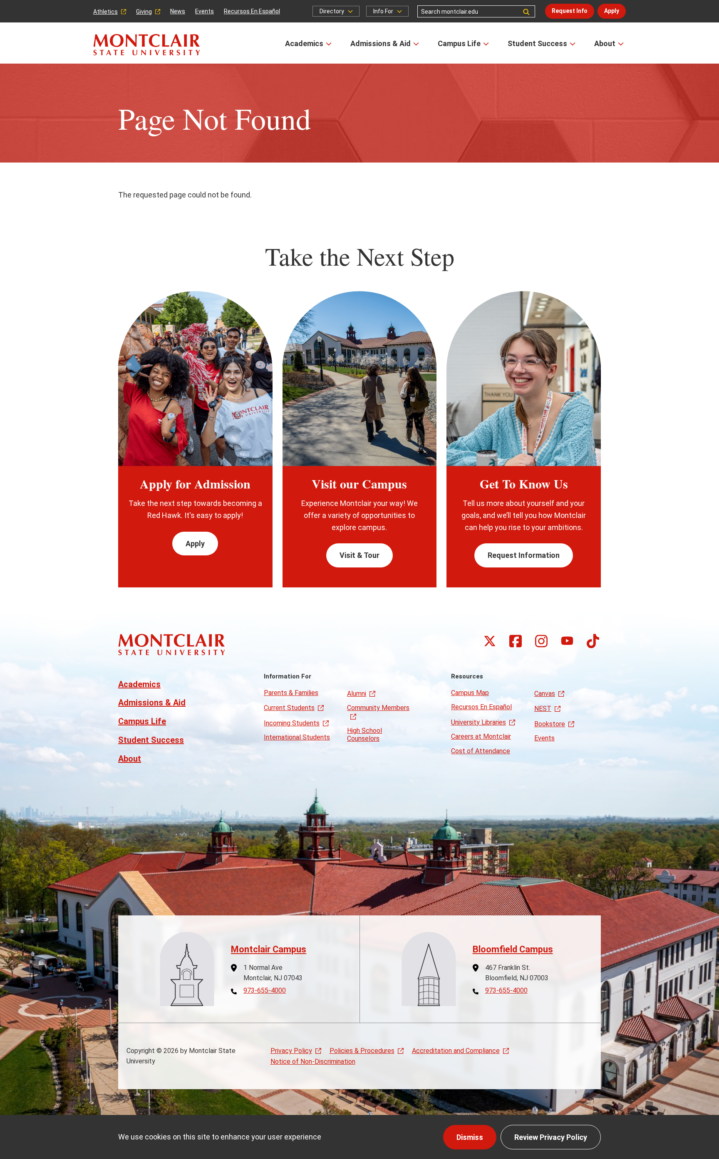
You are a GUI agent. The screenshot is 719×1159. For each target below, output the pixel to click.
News (177, 11)
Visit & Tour (359, 555)
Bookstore (549, 724)
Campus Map (470, 693)
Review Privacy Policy (550, 1137)
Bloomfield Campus (513, 949)
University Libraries (478, 722)
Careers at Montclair (481, 736)
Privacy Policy (291, 1051)
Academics (304, 43)
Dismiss (469, 1137)
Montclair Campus (268, 949)
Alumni (356, 694)
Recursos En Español (252, 11)
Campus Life (459, 43)
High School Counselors (364, 734)
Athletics (105, 11)
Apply (611, 10)
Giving (144, 11)
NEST (542, 709)
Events (204, 11)
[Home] (146, 44)
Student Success (537, 43)
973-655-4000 (264, 990)
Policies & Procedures (362, 1051)
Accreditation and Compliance (456, 1051)
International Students (297, 737)
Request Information (524, 555)
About (604, 43)
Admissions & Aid (380, 43)
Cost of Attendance (480, 751)
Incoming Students (292, 723)
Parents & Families (291, 693)
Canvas (544, 694)
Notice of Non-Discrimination (312, 1061)
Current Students (289, 708)
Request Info (570, 10)
